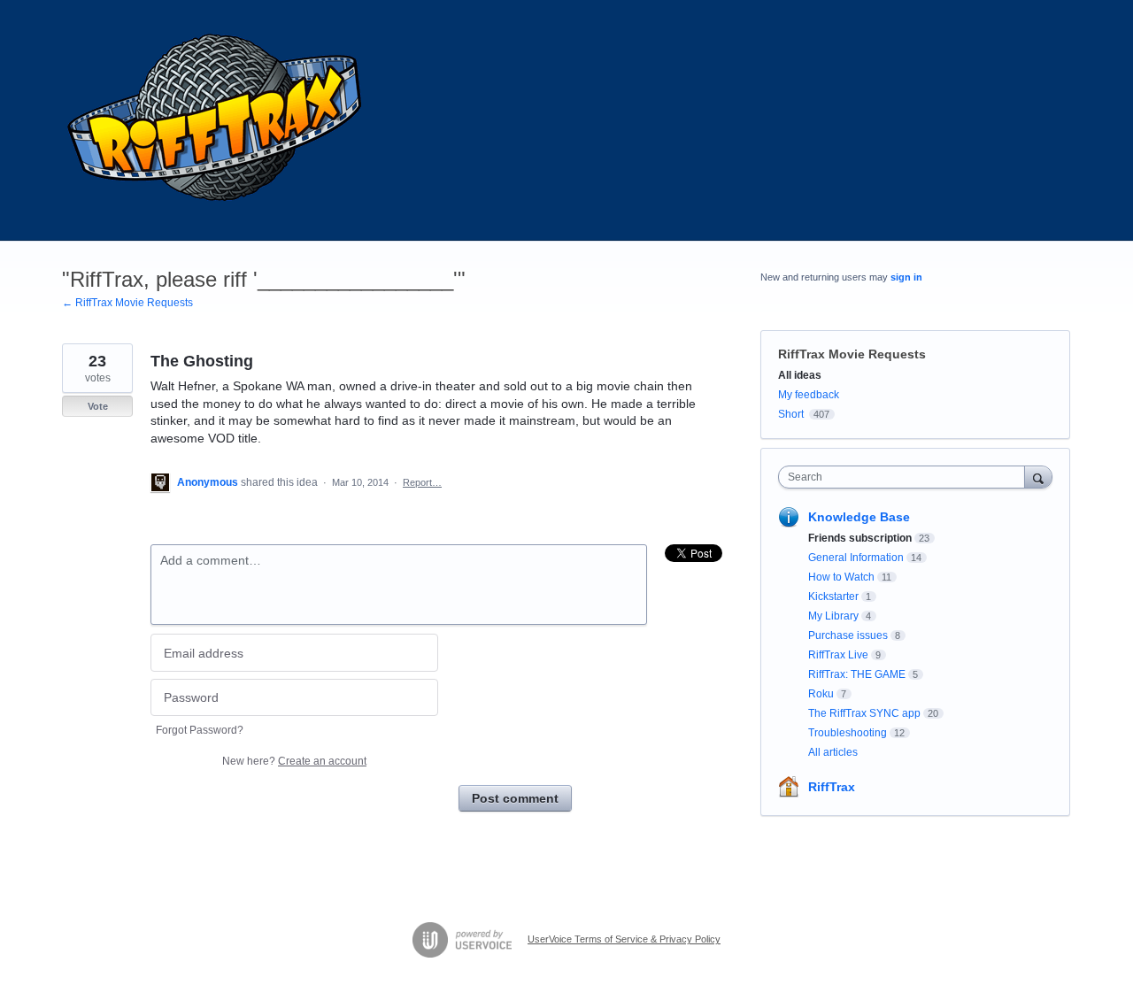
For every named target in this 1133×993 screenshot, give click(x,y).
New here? (294, 761)
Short (791, 414)
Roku (821, 694)
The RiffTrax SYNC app (864, 713)
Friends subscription (860, 538)
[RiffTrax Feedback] (217, 120)
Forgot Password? (199, 730)
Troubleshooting (847, 733)
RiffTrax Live (838, 655)
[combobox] (906, 477)
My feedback (808, 395)
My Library (833, 616)
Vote (98, 406)
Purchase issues (848, 635)
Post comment (515, 798)
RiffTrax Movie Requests (852, 354)
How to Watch (841, 577)
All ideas (799, 375)
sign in (906, 277)
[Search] (1038, 477)
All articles (833, 752)
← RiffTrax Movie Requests (127, 302)
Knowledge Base (859, 517)
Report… (422, 482)
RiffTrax (831, 787)
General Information (856, 557)
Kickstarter (833, 596)
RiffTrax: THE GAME (857, 674)
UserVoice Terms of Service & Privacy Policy (624, 939)
